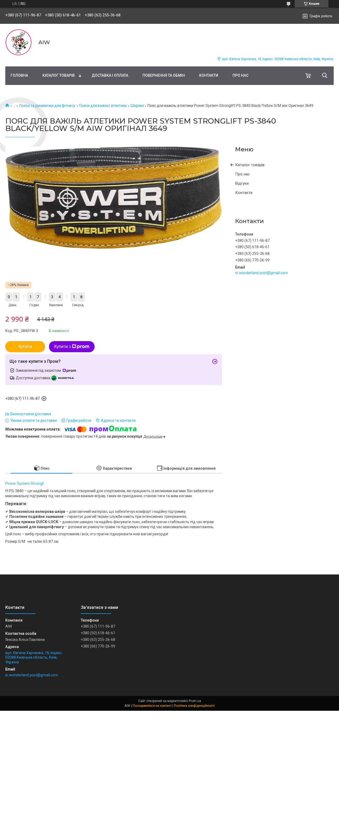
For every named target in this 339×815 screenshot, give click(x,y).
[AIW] (18, 42)
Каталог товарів (58, 75)
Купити (25, 346)
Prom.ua (195, 701)
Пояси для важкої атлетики (103, 105)
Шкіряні (137, 105)
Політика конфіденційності (194, 706)
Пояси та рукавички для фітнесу (47, 105)
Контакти (208, 75)
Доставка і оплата (110, 75)
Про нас (240, 75)
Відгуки (242, 183)
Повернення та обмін (163, 75)
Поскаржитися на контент (152, 706)
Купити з (62, 346)
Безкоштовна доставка (30, 414)
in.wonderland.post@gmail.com (261, 273)
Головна (19, 75)
